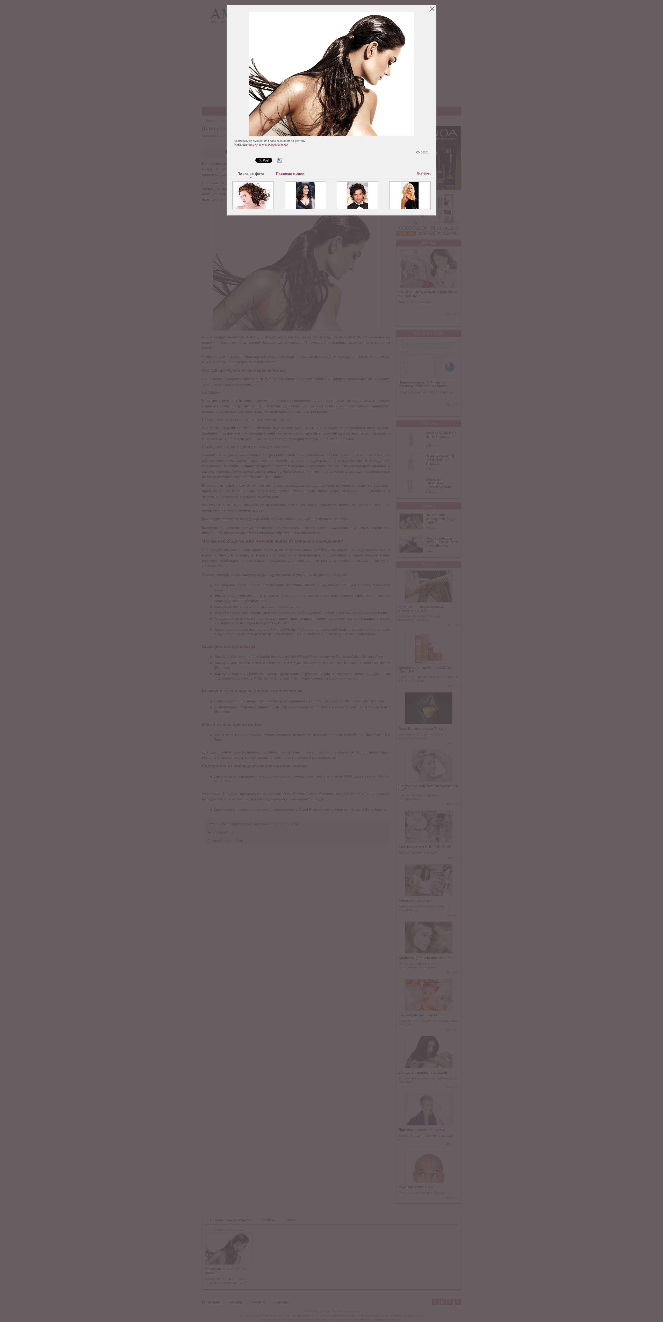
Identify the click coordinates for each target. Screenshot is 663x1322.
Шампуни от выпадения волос (268, 144)
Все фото (424, 173)
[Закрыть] (432, 8)
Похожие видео (290, 174)
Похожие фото (250, 174)
